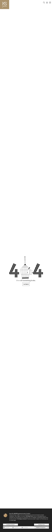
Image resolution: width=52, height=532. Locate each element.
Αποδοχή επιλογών (10, 524)
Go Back (26, 284)
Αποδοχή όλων (41, 524)
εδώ (15, 520)
